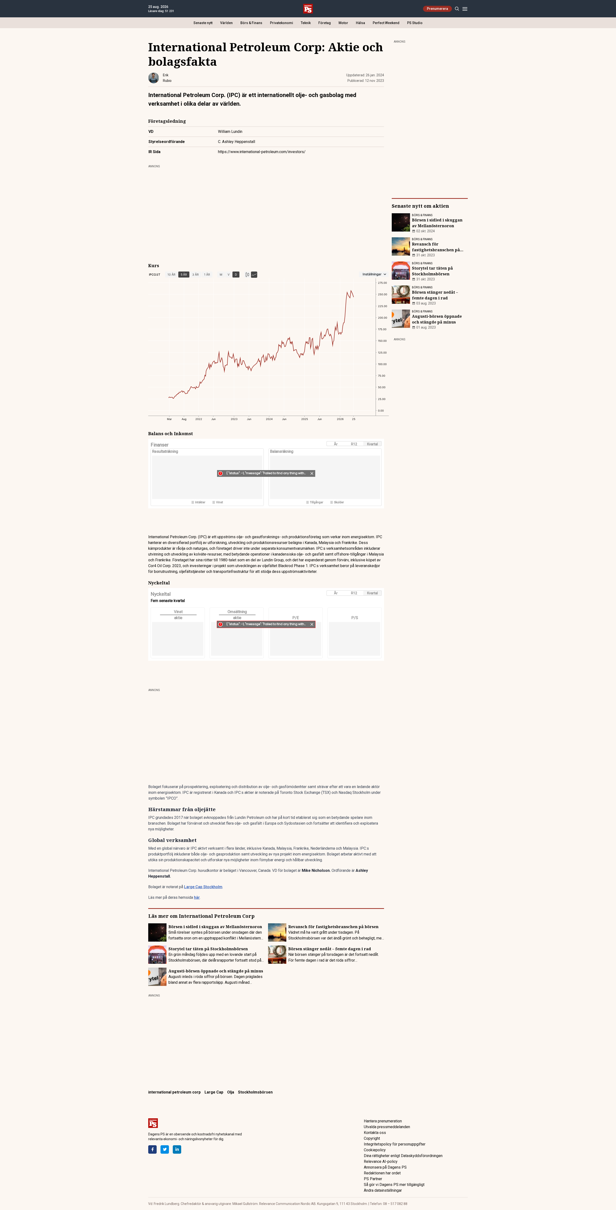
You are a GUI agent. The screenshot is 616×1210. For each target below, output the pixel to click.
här (197, 897)
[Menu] (465, 9)
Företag (324, 23)
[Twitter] (164, 1149)
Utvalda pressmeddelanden (387, 1127)
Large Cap (214, 1092)
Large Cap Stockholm (203, 887)
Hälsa (360, 23)
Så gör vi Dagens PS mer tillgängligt (394, 1184)
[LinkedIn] (177, 1149)
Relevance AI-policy (381, 1161)
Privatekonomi (281, 23)
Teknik (306, 23)
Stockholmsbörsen (255, 1092)
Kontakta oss (375, 1132)
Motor (343, 23)
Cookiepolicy (375, 1150)
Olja (230, 1092)
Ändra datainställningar (383, 1190)
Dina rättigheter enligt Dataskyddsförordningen (403, 1155)
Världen (226, 23)
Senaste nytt (202, 23)
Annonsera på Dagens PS (385, 1167)
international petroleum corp (174, 1092)
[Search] (457, 9)
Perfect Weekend (386, 23)
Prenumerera (437, 9)
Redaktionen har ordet (382, 1173)
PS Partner (373, 1179)
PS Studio (415, 23)
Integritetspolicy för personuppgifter (394, 1144)
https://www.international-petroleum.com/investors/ (262, 151)
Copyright (372, 1138)
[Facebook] (152, 1149)
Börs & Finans (251, 23)
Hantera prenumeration (383, 1121)
